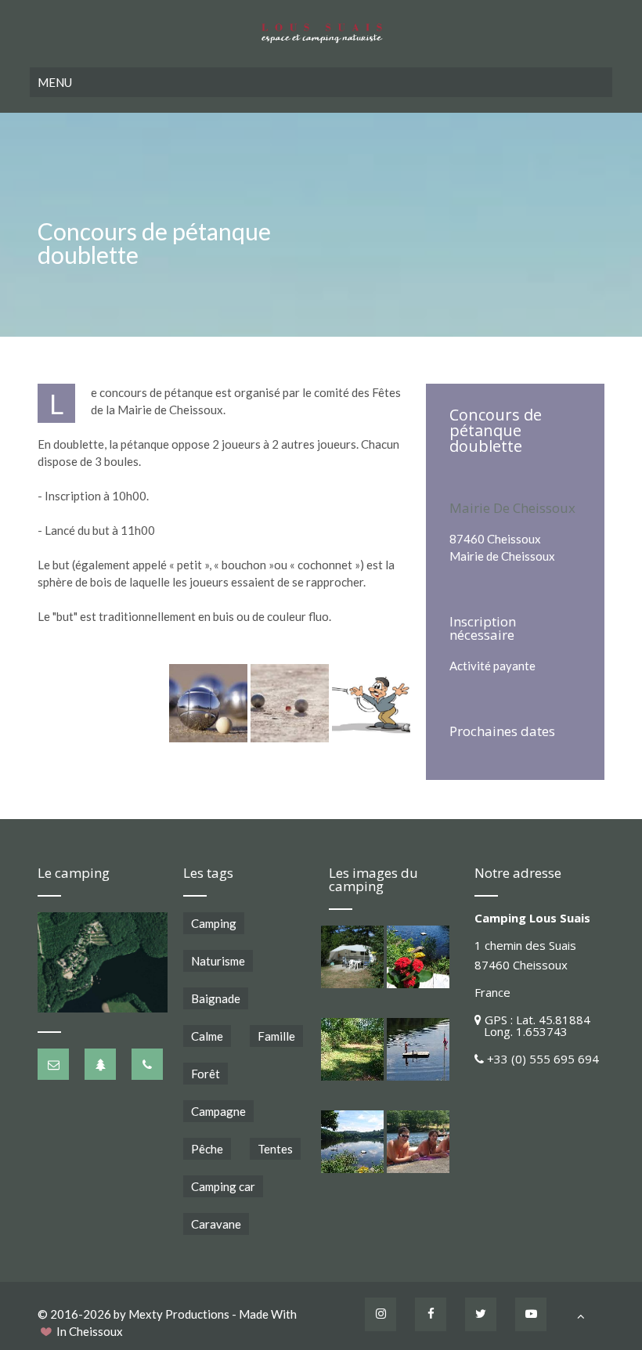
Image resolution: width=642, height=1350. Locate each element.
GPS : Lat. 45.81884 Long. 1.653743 (532, 1025)
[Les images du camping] (352, 957)
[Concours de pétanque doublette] (208, 703)
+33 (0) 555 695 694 (543, 1059)
